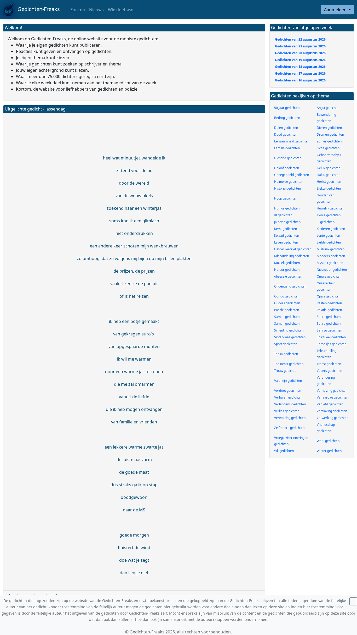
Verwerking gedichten (332, 418)
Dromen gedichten (330, 134)
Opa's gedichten (328, 296)
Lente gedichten (328, 235)
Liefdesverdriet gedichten (292, 249)
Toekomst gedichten (288, 364)
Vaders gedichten (329, 370)
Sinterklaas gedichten (290, 337)
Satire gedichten (329, 316)
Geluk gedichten (328, 168)
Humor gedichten (287, 208)
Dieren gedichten (329, 127)
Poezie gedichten (286, 310)
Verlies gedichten (286, 411)
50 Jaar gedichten (287, 108)
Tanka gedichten (286, 354)
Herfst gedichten (329, 181)
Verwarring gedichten (290, 418)
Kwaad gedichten (286, 235)
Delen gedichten (286, 127)
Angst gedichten (328, 108)
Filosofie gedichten (287, 158)
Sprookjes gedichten (331, 344)
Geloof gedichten (286, 168)
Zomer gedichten (329, 141)
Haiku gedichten (328, 175)
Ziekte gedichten (329, 188)
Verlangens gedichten (290, 404)
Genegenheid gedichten (291, 175)
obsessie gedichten (288, 276)
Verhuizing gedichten (332, 390)
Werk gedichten (328, 441)
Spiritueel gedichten (331, 337)
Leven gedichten (286, 242)
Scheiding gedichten (288, 330)
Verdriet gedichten (287, 390)
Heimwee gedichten (288, 181)
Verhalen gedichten (288, 397)
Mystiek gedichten (330, 263)
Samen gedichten (287, 316)
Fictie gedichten (328, 148)
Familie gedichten (287, 148)
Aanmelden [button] (336, 10)
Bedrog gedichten (287, 117)
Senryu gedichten (329, 330)
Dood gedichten (285, 134)
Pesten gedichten (329, 303)
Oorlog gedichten (286, 296)
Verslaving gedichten (332, 411)
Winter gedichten (329, 451)
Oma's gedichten (329, 276)
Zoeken (77, 10)
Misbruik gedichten (330, 249)
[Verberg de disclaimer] (353, 601)
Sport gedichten (285, 344)
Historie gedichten (287, 188)
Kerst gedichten (285, 229)
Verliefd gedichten (330, 404)
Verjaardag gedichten (332, 397)
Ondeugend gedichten (290, 286)
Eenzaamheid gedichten (291, 141)
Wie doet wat (121, 10)
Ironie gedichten (329, 215)
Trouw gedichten (286, 370)
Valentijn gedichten (288, 380)
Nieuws (96, 10)
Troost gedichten (329, 364)
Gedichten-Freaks (37, 9)
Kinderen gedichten (331, 229)
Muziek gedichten (287, 263)
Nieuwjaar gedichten (332, 269)
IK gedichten (283, 215)
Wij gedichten (284, 451)
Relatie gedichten (329, 310)
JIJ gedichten (326, 222)
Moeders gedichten (331, 256)
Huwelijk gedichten (330, 208)
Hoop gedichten (285, 198)
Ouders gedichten (287, 303)
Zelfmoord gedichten (289, 428)
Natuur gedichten (287, 269)
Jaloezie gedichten (287, 222)
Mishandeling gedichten (291, 256)
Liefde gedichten (329, 242)
